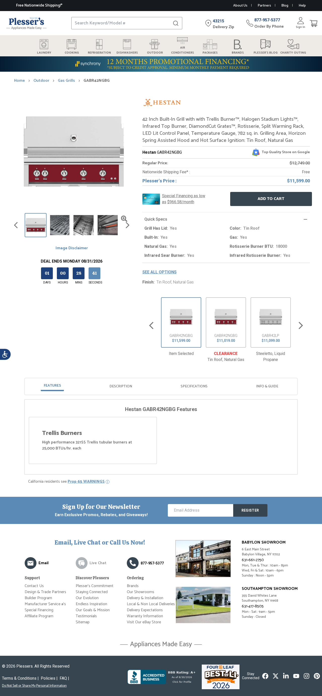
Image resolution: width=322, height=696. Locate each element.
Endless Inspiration (91, 604)
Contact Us (34, 586)
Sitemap (83, 622)
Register (250, 510)
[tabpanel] (161, 435)
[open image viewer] (124, 219)
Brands (133, 586)
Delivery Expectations (145, 610)
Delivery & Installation (145, 598)
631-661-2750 (253, 560)
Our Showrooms (140, 592)
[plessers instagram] (306, 676)
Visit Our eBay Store (144, 622)
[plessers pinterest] (317, 676)
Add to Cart (271, 198)
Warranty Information (145, 616)
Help (302, 5)
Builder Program (38, 598)
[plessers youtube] (296, 676)
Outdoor (41, 81)
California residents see (66, 482)
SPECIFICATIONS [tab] (194, 386)
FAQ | (64, 678)
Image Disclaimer (72, 248)
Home (19, 81)
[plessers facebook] (265, 676)
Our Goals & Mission (93, 610)
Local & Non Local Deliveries (151, 604)
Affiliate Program (39, 616)
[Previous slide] (151, 325)
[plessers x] (275, 676)
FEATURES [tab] (52, 386)
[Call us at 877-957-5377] (133, 563)
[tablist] (161, 386)
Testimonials (86, 616)
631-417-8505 (253, 606)
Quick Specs (155, 219)
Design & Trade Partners (45, 592)
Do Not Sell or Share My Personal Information (34, 685)
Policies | (49, 678)
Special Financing (39, 610)
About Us (240, 5)
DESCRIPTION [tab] (120, 386)
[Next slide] (300, 325)
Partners (264, 5)
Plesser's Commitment (94, 586)
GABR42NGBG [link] (97, 81)
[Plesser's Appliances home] (26, 23)
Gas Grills (66, 81)
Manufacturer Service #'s (45, 604)
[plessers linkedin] (286, 676)
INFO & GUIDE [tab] (267, 386)
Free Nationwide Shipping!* (39, 5)
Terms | (20, 678)
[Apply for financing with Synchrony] (161, 64)
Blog (284, 5)
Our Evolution (87, 598)
